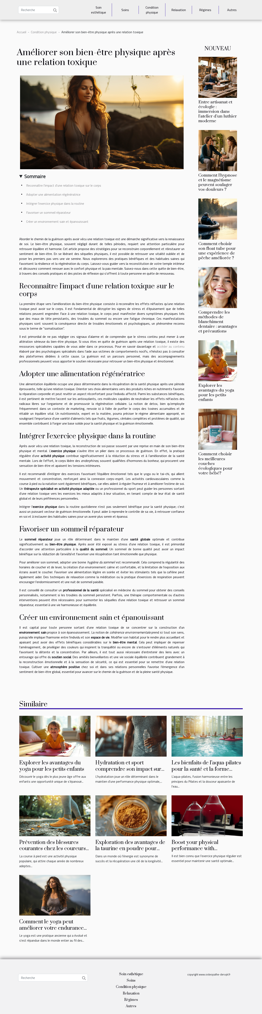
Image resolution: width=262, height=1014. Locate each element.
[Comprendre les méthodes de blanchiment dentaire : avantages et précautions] (217, 287)
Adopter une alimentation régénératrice (53, 194)
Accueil (21, 32)
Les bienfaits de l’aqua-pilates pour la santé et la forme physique (206, 769)
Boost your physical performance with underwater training (195, 848)
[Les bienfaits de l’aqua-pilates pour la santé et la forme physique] (207, 735)
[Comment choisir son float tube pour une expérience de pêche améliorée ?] (217, 218)
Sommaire (35, 176)
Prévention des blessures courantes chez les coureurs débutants (52, 848)
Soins (125, 9)
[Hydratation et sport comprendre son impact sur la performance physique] (131, 735)
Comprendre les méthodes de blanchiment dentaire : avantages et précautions (217, 322)
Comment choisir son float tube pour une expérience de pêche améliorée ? (217, 251)
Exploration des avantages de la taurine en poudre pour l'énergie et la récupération (130, 848)
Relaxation (178, 9)
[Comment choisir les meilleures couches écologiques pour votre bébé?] (217, 428)
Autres (232, 9)
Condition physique (152, 10)
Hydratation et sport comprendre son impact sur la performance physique (128, 769)
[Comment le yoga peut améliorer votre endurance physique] (54, 894)
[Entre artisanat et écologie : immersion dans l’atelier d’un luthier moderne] (217, 76)
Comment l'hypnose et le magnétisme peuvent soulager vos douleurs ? (217, 182)
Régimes (205, 9)
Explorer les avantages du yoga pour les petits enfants (216, 392)
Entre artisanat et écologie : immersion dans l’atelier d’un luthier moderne (217, 111)
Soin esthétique (98, 10)
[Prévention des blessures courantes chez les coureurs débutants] (54, 815)
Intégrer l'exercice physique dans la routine (55, 203)
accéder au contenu (170, 346)
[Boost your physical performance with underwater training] (207, 815)
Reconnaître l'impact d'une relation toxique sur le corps (63, 185)
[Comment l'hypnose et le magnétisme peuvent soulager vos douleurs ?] (217, 150)
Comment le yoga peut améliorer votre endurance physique (51, 928)
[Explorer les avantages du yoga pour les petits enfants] (217, 360)
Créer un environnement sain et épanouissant (57, 221)
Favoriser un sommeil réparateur (48, 212)
